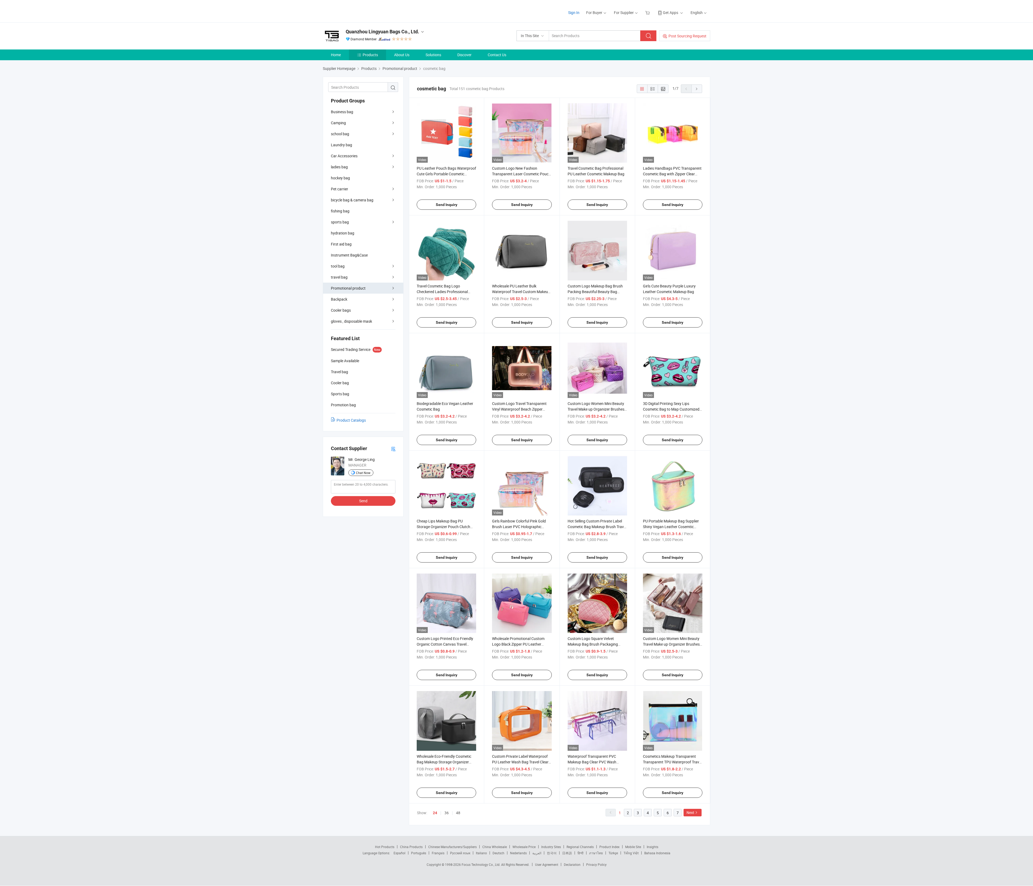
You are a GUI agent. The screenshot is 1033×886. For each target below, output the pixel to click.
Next (690, 812)
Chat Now (363, 473)
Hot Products (384, 847)
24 (435, 813)
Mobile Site (633, 847)
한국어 (552, 853)
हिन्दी (580, 853)
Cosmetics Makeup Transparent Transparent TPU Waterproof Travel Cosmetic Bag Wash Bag (672, 762)
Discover (464, 54)
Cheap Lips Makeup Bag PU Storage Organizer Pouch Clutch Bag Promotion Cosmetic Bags (443, 526)
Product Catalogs (351, 420)
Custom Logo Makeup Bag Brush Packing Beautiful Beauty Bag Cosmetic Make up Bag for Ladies (595, 291)
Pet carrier (339, 188)
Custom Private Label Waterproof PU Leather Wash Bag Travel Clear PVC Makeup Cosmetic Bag (520, 762)
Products (370, 54)
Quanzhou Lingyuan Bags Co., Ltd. (382, 31)
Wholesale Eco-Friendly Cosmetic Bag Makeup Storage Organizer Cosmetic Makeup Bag (444, 762)
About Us (401, 54)
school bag (340, 133)
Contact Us (497, 54)
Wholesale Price (524, 847)
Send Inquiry (446, 204)
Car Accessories (344, 155)
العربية (536, 853)
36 (446, 812)
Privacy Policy (596, 864)
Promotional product (348, 288)
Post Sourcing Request (687, 35)
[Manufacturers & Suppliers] (357, 10)
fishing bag (340, 211)
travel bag (339, 277)
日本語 (567, 853)
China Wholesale (494, 847)
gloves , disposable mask (351, 321)
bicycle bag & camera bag (352, 199)
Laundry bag (341, 144)
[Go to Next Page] (697, 89)
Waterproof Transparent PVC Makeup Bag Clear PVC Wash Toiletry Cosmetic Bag (592, 762)
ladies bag (339, 166)
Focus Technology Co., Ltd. (481, 864)
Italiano (481, 853)
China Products (411, 847)
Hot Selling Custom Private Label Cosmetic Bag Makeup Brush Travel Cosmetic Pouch (597, 526)
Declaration (572, 864)
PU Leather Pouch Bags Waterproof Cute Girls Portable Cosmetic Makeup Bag (446, 174)
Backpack (339, 299)
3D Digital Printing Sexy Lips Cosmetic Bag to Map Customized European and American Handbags (672, 409)
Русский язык (460, 853)
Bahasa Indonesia (657, 853)
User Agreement (546, 864)
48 (458, 812)
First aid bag (341, 244)
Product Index (609, 847)
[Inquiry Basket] (648, 12)
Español (399, 853)
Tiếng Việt (631, 853)
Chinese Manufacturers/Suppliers (452, 847)
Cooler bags (341, 310)
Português (418, 853)
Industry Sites (551, 847)
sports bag (340, 222)
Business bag (342, 111)
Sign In (573, 12)
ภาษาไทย (596, 853)
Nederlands (518, 853)
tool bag (338, 266)
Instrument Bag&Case (349, 255)
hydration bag (342, 233)
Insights (652, 847)
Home (336, 54)
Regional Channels (580, 847)
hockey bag (340, 177)
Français (438, 853)
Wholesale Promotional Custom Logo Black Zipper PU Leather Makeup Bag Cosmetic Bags (518, 644)
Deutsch (498, 853)
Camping (338, 122)
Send (363, 500)
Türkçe (613, 853)
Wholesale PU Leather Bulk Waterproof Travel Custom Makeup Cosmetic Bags (521, 291)
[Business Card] (393, 448)
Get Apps (670, 12)
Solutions (433, 54)
